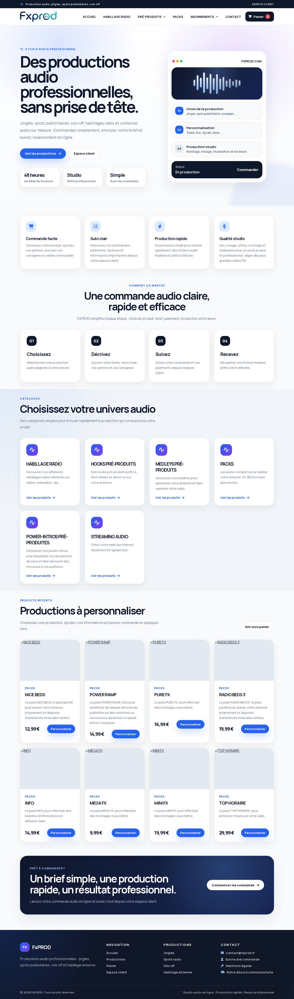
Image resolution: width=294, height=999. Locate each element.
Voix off (169, 966)
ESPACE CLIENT (263, 4)
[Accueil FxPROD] (38, 16)
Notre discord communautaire (250, 972)
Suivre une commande (242, 959)
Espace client (84, 153)
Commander (247, 169)
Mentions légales (239, 966)
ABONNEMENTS (202, 17)
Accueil (112, 953)
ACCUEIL (89, 17)
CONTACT (233, 17)
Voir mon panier (257, 627)
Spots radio (172, 959)
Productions (115, 959)
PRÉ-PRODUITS (149, 17)
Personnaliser (61, 729)
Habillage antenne (178, 972)
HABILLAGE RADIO (116, 17)
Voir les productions (40, 153)
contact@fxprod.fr (240, 953)
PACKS (178, 17)
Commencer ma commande (233, 885)
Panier (111, 966)
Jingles (169, 953)
